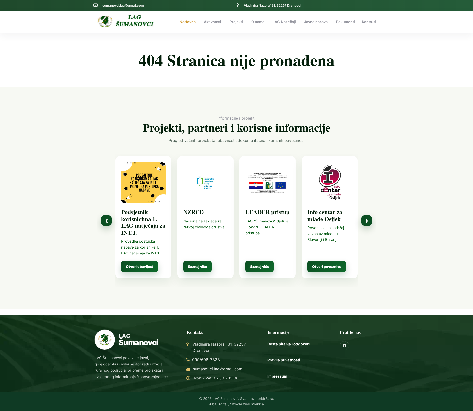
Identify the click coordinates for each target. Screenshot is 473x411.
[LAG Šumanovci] (127, 21)
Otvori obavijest (139, 266)
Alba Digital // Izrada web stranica (236, 404)
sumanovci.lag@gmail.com (123, 5)
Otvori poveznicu (326, 266)
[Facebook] (344, 345)
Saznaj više (197, 266)
